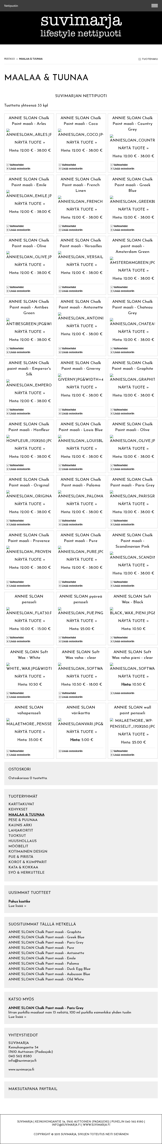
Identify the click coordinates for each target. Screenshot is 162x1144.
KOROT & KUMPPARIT (27, 862)
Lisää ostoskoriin (19, 168)
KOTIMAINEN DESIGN (27, 851)
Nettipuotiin (11, 5)
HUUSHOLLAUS (22, 841)
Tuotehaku (149, 59)
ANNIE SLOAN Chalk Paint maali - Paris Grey (45, 942)
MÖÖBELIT (18, 846)
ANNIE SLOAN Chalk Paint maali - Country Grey (132, 124)
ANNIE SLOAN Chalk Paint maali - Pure (41, 948)
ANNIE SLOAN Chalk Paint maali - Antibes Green (29, 307)
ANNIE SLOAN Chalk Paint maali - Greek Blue (132, 185)
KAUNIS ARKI (20, 825)
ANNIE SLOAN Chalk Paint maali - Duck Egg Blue (49, 969)
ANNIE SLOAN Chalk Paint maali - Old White (46, 979)
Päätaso (9, 59)
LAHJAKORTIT (20, 830)
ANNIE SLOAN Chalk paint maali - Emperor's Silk (29, 368)
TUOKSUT (17, 836)
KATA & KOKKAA (23, 867)
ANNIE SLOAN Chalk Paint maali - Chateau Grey (132, 307)
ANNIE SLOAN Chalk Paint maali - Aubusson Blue (49, 974)
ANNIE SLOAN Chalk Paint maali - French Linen (81, 185)
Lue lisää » (17, 906)
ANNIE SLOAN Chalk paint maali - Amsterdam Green (132, 246)
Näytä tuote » (30, 143)
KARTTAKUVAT (21, 804)
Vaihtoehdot (16, 164)
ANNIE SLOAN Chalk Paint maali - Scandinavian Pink (132, 541)
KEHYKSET (18, 809)
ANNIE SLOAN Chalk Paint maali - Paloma (43, 963)
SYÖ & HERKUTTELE (26, 872)
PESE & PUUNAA (23, 820)
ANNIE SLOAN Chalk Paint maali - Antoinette (46, 953)
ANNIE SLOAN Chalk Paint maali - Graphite (44, 932)
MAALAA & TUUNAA (26, 815)
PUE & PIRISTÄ (20, 857)
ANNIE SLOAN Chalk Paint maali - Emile (42, 958)
